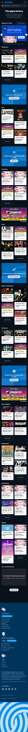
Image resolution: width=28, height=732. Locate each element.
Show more (7, 79)
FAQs (4, 664)
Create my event (6, 645)
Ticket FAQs (5, 624)
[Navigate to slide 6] (9, 44)
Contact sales (12, 640)
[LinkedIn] (9, 689)
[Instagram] (3, 689)
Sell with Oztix (6, 643)
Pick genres (14, 380)
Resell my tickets (6, 628)
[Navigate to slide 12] (15, 44)
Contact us (5, 666)
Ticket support (6, 626)
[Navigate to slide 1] (4, 44)
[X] (15, 689)
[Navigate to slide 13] (16, 44)
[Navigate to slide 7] (10, 44)
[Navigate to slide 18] (21, 44)
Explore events (6, 618)
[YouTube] (6, 689)
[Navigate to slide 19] (22, 44)
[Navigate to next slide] (26, 35)
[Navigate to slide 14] (17, 44)
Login (4, 640)
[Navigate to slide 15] (18, 44)
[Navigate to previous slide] (2, 35)
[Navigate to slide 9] (12, 44)
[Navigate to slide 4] (7, 44)
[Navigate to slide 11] (14, 44)
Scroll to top (14, 590)
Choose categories (14, 276)
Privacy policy (4, 698)
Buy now (21, 37)
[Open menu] (2, 2)
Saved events (6, 621)
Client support (6, 650)
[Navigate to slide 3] (6, 44)
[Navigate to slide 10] (13, 44)
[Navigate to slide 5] (8, 44)
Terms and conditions (12, 698)
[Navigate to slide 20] (23, 44)
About (4, 662)
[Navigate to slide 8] (11, 44)
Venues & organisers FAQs (9, 647)
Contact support (8, 616)
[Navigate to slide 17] (20, 44)
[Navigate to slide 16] (19, 44)
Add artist (14, 161)
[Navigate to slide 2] (5, 44)
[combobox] (14, 5)
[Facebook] (12, 689)
